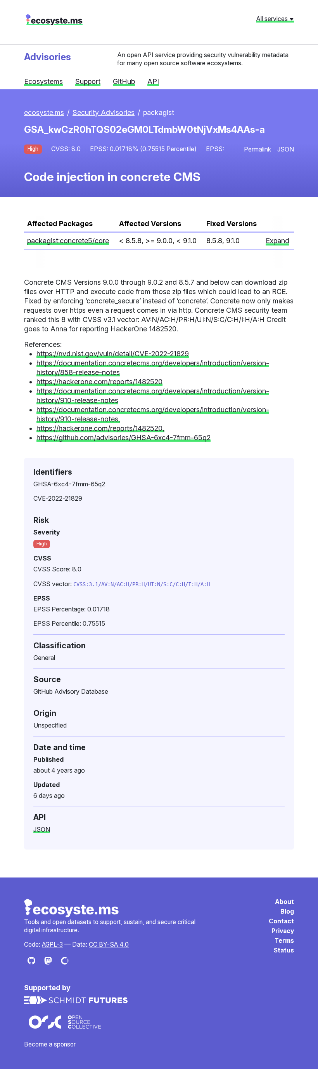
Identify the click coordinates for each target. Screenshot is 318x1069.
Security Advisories (104, 112)
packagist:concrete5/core (68, 241)
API (153, 81)
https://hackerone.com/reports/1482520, (100, 428)
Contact (281, 921)
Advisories (47, 57)
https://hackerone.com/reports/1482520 (99, 382)
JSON (285, 149)
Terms (284, 940)
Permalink (257, 149)
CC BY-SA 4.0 (109, 944)
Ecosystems (43, 81)
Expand (277, 241)
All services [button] (272, 19)
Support (87, 81)
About (284, 901)
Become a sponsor (50, 1044)
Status (284, 950)
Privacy (282, 931)
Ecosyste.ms (71, 908)
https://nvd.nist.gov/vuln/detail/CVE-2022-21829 (112, 354)
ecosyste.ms (54, 20)
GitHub (124, 81)
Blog (287, 911)
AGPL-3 (52, 944)
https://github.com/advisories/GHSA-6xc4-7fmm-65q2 (123, 438)
